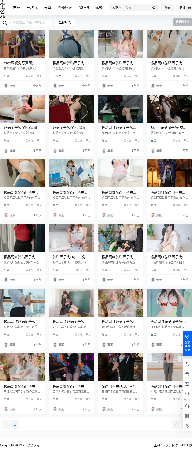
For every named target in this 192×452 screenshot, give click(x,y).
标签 (99, 7)
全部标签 (65, 22)
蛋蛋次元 (33, 445)
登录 (167, 8)
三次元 (32, 7)
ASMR (83, 7)
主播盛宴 (64, 7)
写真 (47, 7)
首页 (16, 7)
